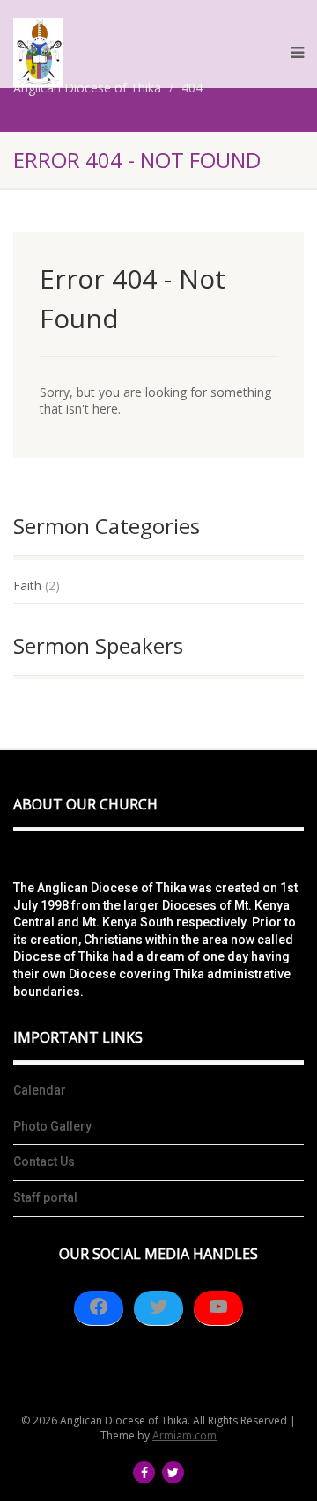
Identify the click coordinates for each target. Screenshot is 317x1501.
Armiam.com (184, 1435)
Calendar (39, 1090)
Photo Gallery (52, 1126)
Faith (27, 585)
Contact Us (44, 1161)
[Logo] (38, 52)
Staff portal (45, 1197)
